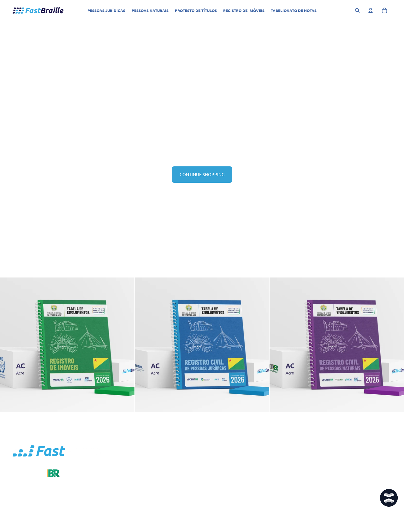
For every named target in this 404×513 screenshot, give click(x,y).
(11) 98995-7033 (220, 484)
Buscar (146, 464)
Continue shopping (202, 174)
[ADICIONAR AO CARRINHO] (124, 402)
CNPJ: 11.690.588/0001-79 (230, 499)
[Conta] (370, 10)
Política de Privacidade (227, 507)
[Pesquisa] (357, 10)
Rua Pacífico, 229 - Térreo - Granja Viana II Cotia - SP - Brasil (230, 471)
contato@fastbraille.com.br (231, 492)
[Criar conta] (384, 467)
